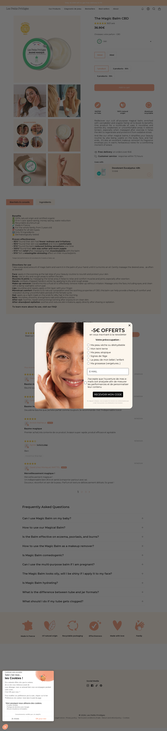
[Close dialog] (129, 325)
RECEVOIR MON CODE (108, 394)
